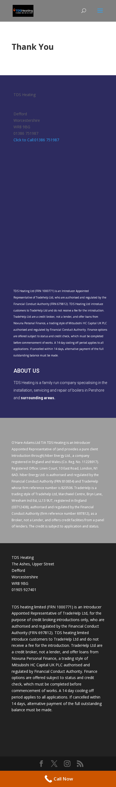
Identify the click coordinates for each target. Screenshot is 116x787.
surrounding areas (37, 398)
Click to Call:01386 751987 (36, 139)
